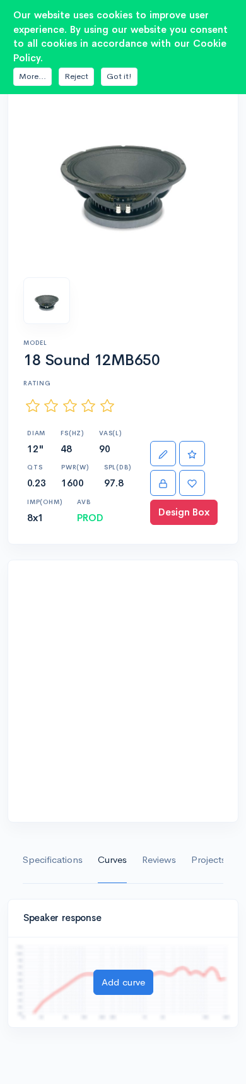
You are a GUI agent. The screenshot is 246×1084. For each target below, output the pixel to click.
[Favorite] (192, 483)
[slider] (70, 405)
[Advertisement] (123, 691)
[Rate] (192, 454)
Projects (208, 859)
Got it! (119, 76)
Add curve (123, 982)
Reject (76, 76)
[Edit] (163, 454)
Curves (112, 859)
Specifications (53, 859)
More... (32, 76)
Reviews (159, 859)
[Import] (163, 483)
